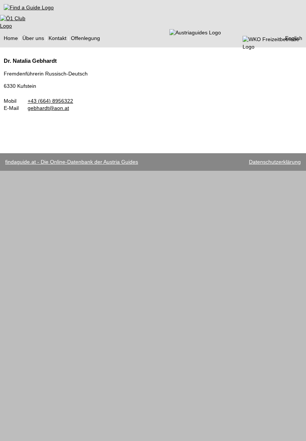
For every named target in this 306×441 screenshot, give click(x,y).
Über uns (33, 38)
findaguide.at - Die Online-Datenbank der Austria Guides (71, 162)
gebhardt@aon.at (48, 108)
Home (11, 38)
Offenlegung (85, 38)
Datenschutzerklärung (275, 162)
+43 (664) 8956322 (50, 101)
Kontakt (57, 38)
